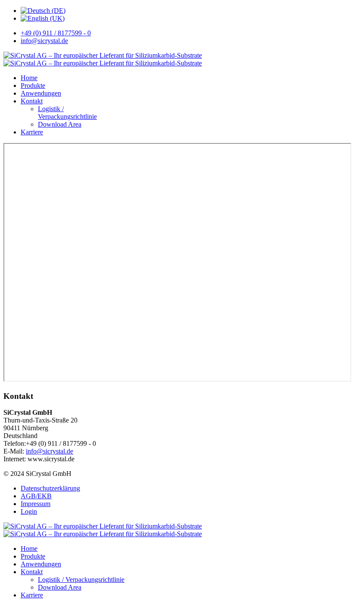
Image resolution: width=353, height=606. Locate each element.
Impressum (35, 503)
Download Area (59, 124)
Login (29, 511)
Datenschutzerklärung (50, 488)
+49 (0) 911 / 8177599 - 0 (56, 33)
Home (29, 77)
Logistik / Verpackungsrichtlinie (67, 112)
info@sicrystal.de (44, 40)
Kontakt (32, 101)
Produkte (33, 85)
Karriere (32, 132)
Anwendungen (41, 93)
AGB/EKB (36, 496)
